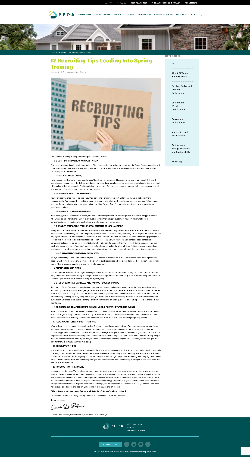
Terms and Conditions (137, 452)
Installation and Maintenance (180, 134)
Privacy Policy (151, 452)
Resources (181, 15)
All (173, 63)
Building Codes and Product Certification (182, 89)
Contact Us (121, 3)
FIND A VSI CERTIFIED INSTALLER (166, 3)
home (53, 52)
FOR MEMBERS (191, 3)
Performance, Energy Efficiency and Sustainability (181, 148)
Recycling (177, 161)
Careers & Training (163, 15)
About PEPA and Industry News (180, 75)
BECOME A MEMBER (139, 3)
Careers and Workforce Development (179, 106)
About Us (109, 3)
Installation (144, 15)
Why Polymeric (85, 15)
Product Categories (124, 15)
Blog (193, 15)
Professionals (103, 15)
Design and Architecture (178, 121)
